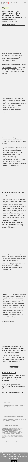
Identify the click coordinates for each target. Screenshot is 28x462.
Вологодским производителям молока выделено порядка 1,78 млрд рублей (13, 386)
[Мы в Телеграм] (16, 3)
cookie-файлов (13, 458)
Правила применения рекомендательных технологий (14, 406)
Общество (5, 8)
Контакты (6, 413)
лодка (8, 24)
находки (13, 24)
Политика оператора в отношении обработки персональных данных (14, 420)
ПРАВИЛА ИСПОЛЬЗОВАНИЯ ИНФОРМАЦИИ (13, 416)
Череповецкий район (19, 25)
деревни (4, 24)
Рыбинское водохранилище (8, 25)
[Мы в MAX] (14, 3)
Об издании (7, 402)
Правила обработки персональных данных (15, 409)
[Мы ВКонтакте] (11, 3)
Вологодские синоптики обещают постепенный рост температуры (12, 393)
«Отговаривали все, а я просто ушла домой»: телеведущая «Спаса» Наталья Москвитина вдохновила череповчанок (13, 378)
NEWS (5, 2)
